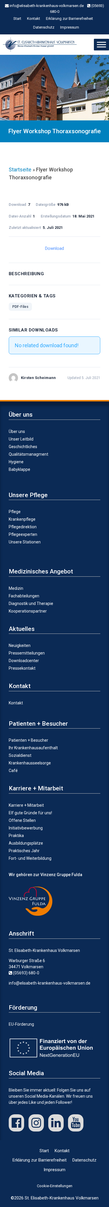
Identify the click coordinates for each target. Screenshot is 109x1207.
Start (17, 18)
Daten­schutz (43, 27)
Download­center (24, 660)
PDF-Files (20, 307)
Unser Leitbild (21, 439)
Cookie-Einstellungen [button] (54, 1186)
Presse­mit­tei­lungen (27, 653)
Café (13, 770)
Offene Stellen (22, 820)
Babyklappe (19, 469)
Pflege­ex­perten (23, 534)
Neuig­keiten (20, 645)
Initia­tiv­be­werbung (26, 828)
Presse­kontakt (22, 668)
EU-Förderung (21, 1024)
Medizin (16, 588)
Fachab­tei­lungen (24, 596)
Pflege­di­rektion (23, 526)
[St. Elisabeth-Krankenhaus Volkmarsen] (41, 44)
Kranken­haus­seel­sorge (30, 763)
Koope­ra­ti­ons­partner (28, 611)
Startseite (20, 169)
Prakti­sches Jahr (24, 850)
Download (54, 248)
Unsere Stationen (25, 542)
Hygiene (16, 461)
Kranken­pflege (22, 519)
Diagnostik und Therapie (31, 603)
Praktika (16, 835)
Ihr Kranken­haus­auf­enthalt (33, 747)
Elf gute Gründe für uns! (30, 812)
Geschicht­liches (23, 446)
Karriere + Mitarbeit (26, 805)
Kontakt (33, 18)
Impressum (69, 27)
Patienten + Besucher (28, 740)
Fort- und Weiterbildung (30, 858)
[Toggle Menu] (101, 44)
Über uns (17, 431)
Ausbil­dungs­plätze (26, 843)
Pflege (15, 511)
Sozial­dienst (20, 755)
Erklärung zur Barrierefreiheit (69, 18)
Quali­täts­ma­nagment (28, 454)
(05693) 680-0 (25, 973)
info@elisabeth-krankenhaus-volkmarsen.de (46, 5)
